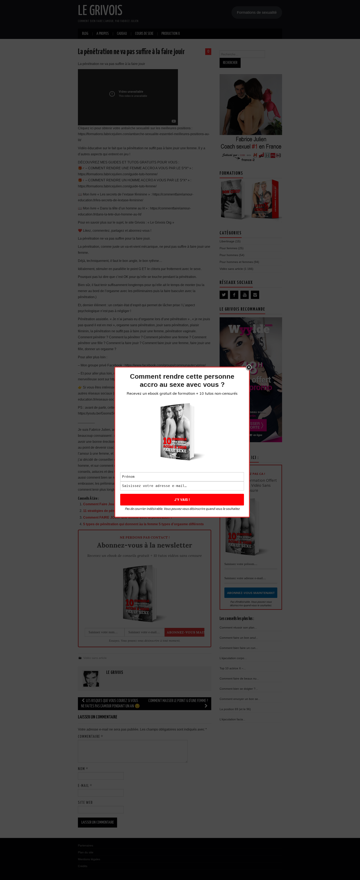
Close (249, 367)
